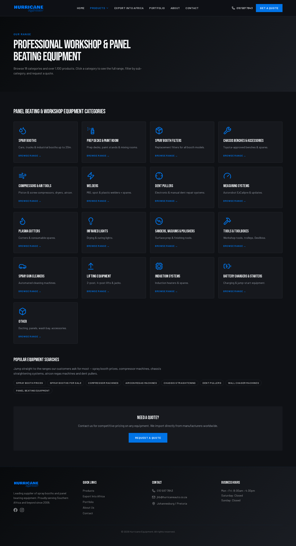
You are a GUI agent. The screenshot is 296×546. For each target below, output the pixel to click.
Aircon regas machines (141, 382)
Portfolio (157, 8)
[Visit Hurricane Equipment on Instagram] (22, 510)
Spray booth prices (29, 382)
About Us (88, 507)
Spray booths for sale (66, 382)
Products (97, 8)
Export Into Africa (129, 8)
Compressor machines (103, 382)
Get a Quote (269, 8)
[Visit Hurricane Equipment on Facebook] (15, 510)
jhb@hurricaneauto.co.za (172, 497)
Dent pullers (212, 382)
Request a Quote (148, 437)
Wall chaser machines (243, 382)
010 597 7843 (245, 8)
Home (80, 8)
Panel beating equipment (33, 390)
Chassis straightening (180, 382)
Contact (192, 8)
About (175, 8)
